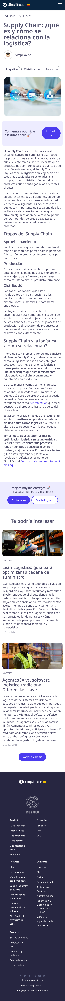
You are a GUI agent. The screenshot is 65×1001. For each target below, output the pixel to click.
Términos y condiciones (32, 980)
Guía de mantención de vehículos (17, 907)
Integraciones (17, 830)
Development (16, 840)
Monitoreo (15, 854)
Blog (12, 867)
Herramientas (17, 872)
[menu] (32, 4)
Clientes (41, 872)
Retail (40, 830)
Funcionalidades (18, 825)
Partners (41, 877)
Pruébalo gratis (51, 133)
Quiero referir (17, 965)
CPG (39, 835)
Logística (41, 825)
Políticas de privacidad (32, 985)
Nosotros (41, 867)
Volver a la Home (32, 757)
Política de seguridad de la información (45, 921)
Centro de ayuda (18, 960)
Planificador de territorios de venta (17, 920)
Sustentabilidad (45, 882)
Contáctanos (18, 500)
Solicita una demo (19, 937)
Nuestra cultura (45, 895)
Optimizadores (17, 835)
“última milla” (38, 403)
